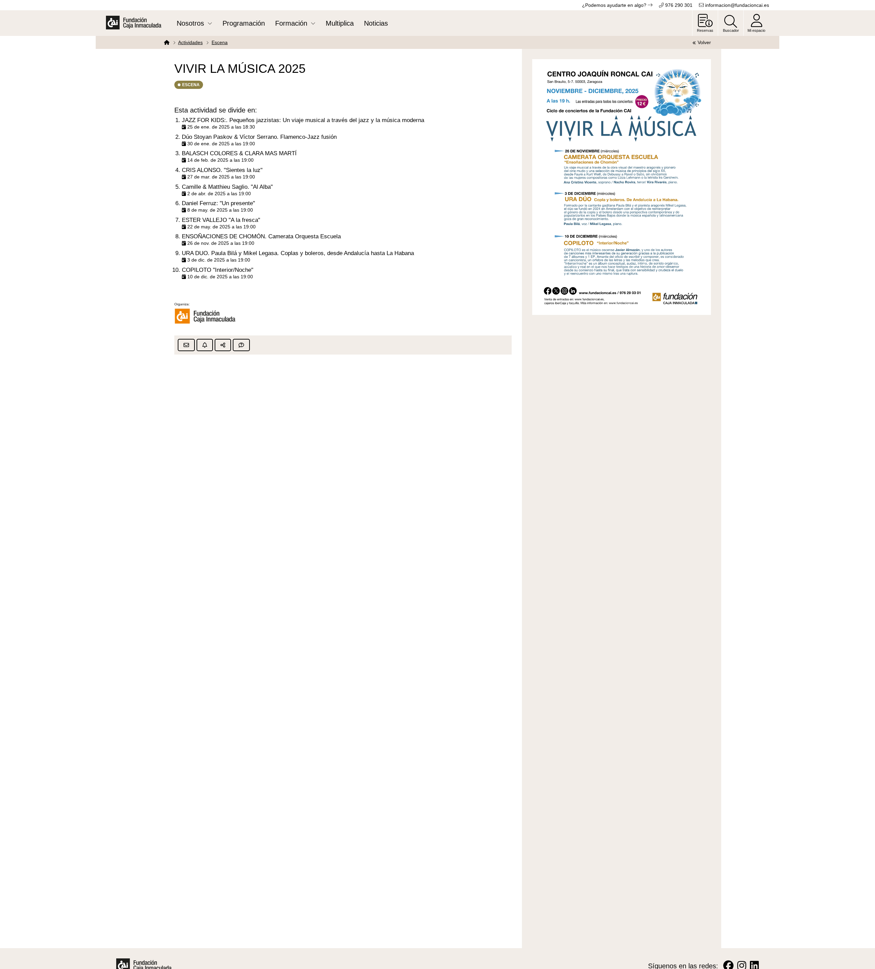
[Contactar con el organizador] (241, 345)
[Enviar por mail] (186, 345)
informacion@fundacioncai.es (736, 5)
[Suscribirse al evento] (205, 345)
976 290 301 (678, 5)
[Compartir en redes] (223, 345)
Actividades (190, 42)
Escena (220, 42)
